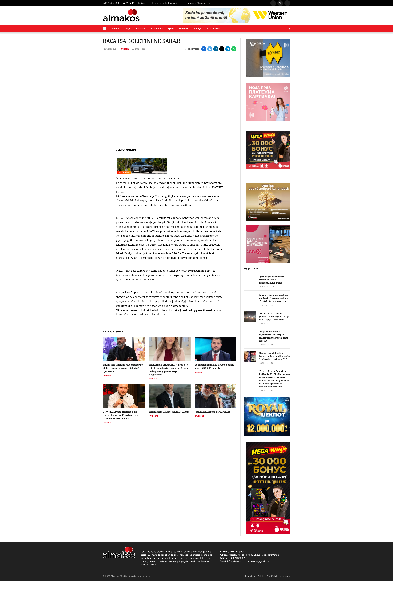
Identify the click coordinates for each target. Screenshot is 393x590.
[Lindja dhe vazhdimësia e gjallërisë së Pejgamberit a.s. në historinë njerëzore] (124, 349)
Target (127, 28)
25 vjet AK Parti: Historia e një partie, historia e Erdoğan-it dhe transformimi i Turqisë (121, 415)
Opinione (141, 28)
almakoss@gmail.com (259, 561)
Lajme (113, 28)
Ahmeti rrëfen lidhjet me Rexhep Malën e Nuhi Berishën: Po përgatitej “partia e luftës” (274, 356)
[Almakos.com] (121, 15)
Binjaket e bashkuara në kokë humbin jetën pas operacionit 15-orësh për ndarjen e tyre (176, 3)
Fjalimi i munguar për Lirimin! (212, 411)
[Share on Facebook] (203, 48)
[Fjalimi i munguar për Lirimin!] (215, 396)
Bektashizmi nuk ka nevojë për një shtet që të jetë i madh (214, 366)
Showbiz (183, 28)
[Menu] (104, 28)
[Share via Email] (221, 48)
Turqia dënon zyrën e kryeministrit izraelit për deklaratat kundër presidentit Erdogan (273, 336)
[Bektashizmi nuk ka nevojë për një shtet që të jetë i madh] (215, 349)
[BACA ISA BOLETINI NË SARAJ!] (169, 99)
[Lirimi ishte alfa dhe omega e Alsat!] (170, 396)
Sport (171, 28)
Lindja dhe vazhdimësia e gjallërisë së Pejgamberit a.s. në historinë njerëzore (123, 368)
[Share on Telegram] (227, 48)
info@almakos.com (236, 561)
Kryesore (153, 416)
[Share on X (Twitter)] (209, 48)
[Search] (288, 28)
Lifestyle (197, 28)
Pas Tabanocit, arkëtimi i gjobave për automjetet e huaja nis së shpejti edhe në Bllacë (274, 316)
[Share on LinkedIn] (215, 48)
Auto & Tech (213, 28)
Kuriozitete (157, 28)
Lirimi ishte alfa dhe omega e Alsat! (169, 411)
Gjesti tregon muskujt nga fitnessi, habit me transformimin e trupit (271, 279)
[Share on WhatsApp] (233, 48)
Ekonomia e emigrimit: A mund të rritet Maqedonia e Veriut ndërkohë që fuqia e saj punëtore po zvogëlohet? (169, 369)
